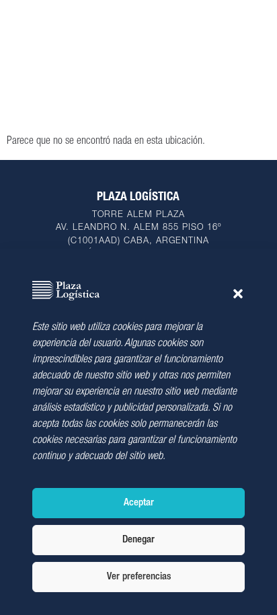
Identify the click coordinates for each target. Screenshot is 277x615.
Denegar (138, 540)
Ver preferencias (139, 577)
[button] (238, 293)
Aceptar (139, 503)
